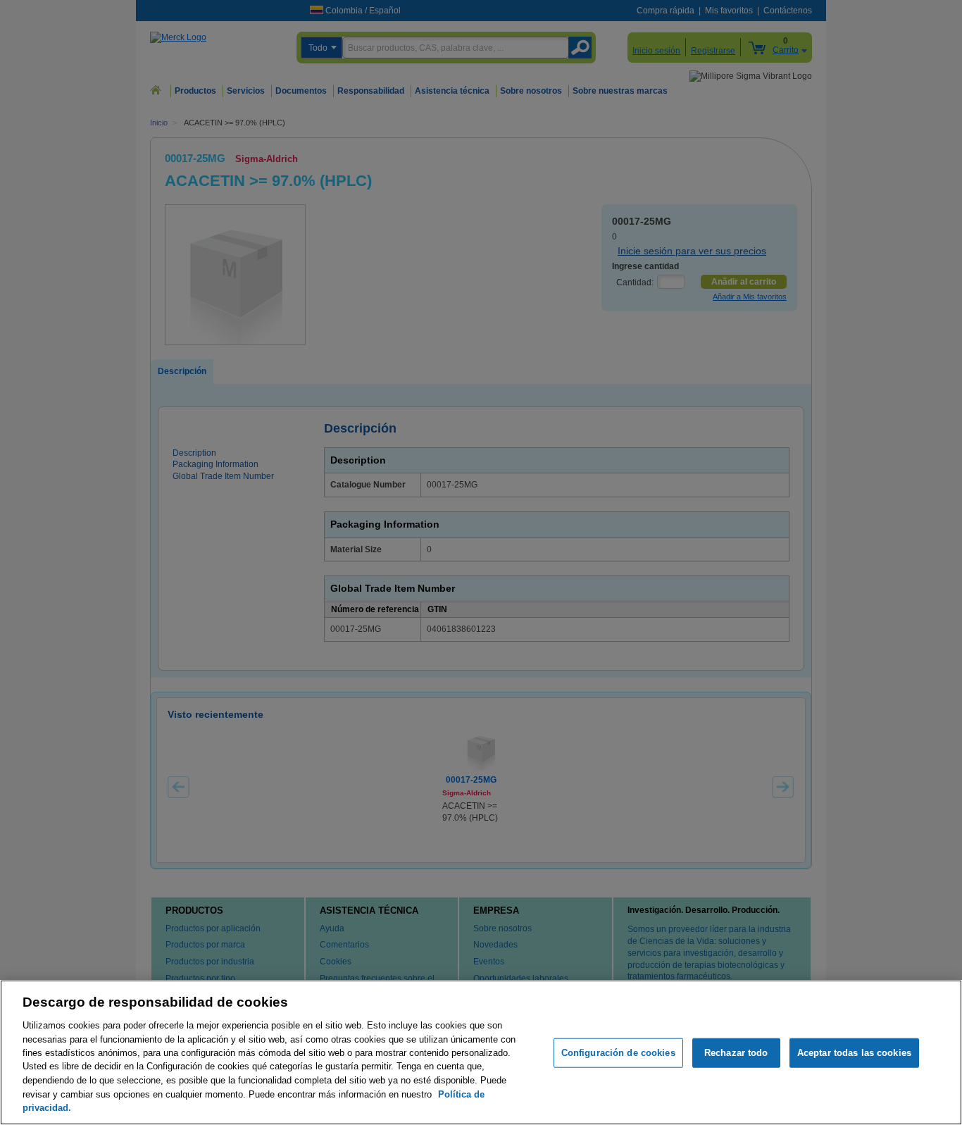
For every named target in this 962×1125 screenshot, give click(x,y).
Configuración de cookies (618, 1053)
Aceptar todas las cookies (854, 1053)
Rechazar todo (736, 1053)
